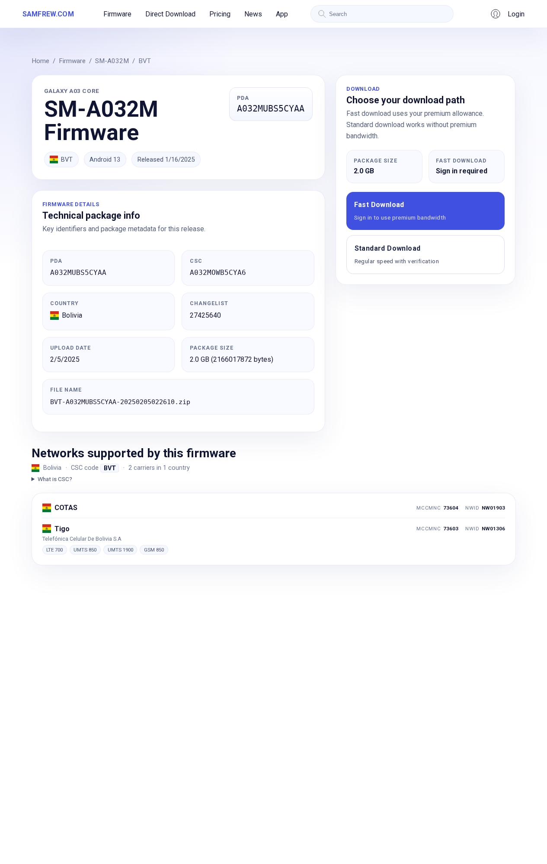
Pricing (219, 14)
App (282, 14)
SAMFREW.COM (48, 14)
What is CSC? (55, 478)
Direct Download (170, 14)
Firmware (117, 14)
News (253, 14)
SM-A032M (112, 61)
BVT (144, 61)
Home (40, 61)
